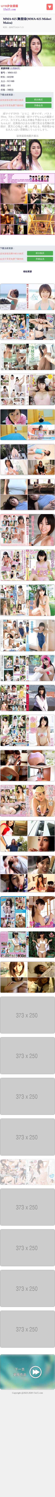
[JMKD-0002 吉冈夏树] (27, 927)
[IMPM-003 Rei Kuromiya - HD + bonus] (27, 1265)
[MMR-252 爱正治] (27, 615)
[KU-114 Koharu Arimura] (27, 509)
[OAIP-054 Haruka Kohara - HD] (27, 780)
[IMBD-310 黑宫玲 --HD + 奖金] (27, 339)
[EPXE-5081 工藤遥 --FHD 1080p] (27, 309)
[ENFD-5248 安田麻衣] (27, 545)
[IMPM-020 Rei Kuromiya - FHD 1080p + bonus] (27, 1114)
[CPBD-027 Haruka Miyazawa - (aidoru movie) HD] (27, 957)
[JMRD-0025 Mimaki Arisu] (27, 892)
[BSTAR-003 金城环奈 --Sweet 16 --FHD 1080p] (27, 369)
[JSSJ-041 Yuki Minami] (27, 474)
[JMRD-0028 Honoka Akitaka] (27, 851)
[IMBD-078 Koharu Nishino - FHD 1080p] (27, 1184)
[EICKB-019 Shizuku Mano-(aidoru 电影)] (27, 1347)
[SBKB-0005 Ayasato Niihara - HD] (27, 680)
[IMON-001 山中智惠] (27, 1225)
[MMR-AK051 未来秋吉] (27, 404)
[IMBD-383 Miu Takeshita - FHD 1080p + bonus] (27, 1033)
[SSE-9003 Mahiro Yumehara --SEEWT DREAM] (27, 650)
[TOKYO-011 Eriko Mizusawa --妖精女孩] (27, 580)
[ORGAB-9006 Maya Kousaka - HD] (27, 710)
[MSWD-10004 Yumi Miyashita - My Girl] (27, 992)
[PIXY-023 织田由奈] (27, 745)
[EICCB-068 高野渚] (27, 1306)
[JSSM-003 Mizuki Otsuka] (27, 439)
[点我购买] (15, 68)
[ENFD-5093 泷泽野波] (27, 816)
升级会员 (38, 105)
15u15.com (38, 1393)
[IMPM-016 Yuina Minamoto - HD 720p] (27, 1155)
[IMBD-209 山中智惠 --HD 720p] (27, 1073)
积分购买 (38, 99)
